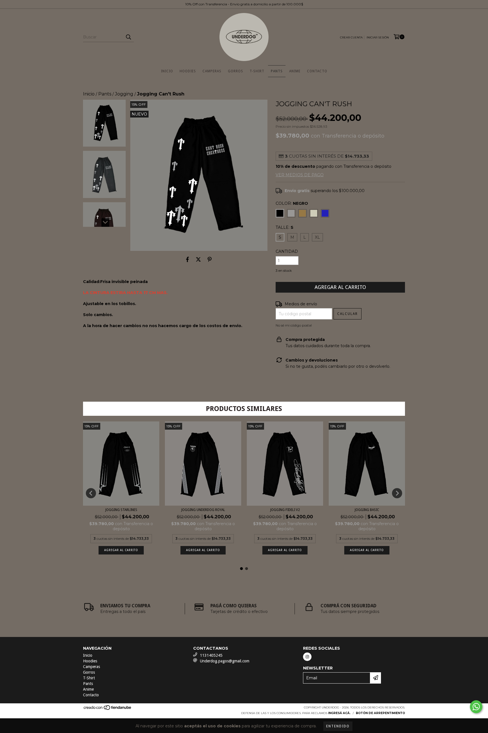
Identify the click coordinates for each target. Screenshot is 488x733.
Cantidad (287, 251)
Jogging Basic (367, 510)
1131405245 (211, 655)
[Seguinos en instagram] (307, 656)
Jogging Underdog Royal (203, 510)
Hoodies (188, 71)
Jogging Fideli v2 (285, 510)
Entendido (338, 726)
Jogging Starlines (121, 510)
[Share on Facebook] (187, 259)
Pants (277, 71)
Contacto (317, 71)
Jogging (124, 94)
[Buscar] (128, 37)
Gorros (235, 71)
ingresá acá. (339, 713)
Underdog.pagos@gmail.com (224, 661)
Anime (294, 71)
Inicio (167, 71)
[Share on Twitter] (198, 259)
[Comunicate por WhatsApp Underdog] (476, 706)
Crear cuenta (351, 37)
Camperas (211, 71)
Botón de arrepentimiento (380, 713)
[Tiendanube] (107, 709)
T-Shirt (257, 71)
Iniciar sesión (378, 37)
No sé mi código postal (294, 325)
